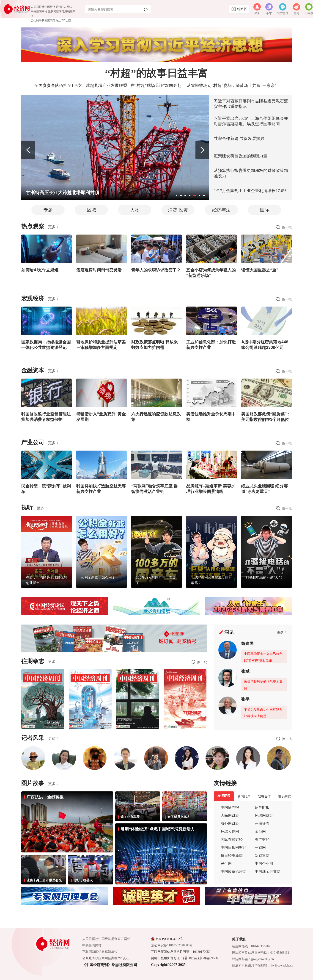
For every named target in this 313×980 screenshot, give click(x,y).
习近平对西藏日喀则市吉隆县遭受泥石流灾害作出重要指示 (251, 104)
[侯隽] (217, 758)
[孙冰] (33, 758)
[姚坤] (156, 758)
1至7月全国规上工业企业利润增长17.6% (250, 190)
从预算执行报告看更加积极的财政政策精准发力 (251, 173)
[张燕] (248, 758)
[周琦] (125, 758)
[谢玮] (187, 758)
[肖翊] (95, 758)
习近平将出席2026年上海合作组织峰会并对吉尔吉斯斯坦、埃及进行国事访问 (251, 121)
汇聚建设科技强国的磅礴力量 (240, 156)
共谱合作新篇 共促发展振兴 (239, 138)
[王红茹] (64, 758)
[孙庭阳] (279, 758)
